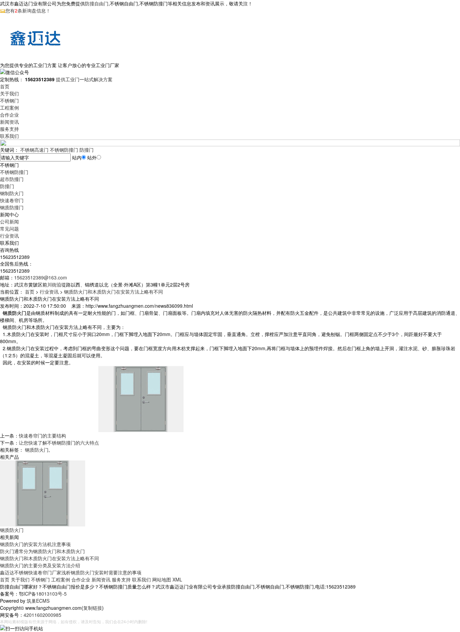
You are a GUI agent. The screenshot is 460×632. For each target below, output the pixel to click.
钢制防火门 (12, 193)
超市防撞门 (12, 179)
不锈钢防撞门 (64, 149)
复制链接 (92, 607)
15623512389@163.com (40, 277)
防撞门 (86, 149)
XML (177, 579)
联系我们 (9, 135)
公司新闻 (9, 221)
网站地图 (161, 579)
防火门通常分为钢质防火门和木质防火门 (42, 551)
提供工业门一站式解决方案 (84, 79)
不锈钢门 (9, 100)
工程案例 (9, 107)
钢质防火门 (36, 449)
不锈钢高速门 (34, 149)
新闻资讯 (9, 121)
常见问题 (9, 228)
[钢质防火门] (42, 492)
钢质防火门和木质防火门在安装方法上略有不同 (113, 291)
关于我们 (9, 93)
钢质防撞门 (12, 207)
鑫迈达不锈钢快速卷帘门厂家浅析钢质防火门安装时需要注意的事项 (70, 572)
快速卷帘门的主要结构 (42, 435)
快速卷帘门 (12, 200)
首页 (4, 86)
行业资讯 (9, 235)
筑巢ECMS (38, 600)
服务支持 (9, 128)
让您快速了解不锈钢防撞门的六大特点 (59, 442)
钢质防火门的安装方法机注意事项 (35, 544)
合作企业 (9, 114)
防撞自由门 (96, 3)
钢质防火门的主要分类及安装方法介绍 (40, 565)
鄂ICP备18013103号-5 (43, 593)
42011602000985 (42, 614)
